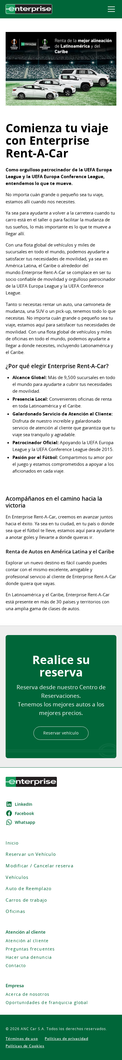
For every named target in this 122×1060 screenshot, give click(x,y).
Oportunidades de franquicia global (47, 1002)
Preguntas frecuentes (30, 949)
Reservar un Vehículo (31, 854)
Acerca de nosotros (27, 994)
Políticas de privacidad (66, 1038)
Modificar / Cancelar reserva (39, 866)
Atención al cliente (27, 940)
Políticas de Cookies (25, 1046)
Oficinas (15, 911)
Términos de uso (22, 1038)
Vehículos (17, 877)
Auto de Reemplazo (29, 888)
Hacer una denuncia (29, 957)
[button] (110, 9)
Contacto (16, 965)
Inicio (12, 843)
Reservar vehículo (60, 733)
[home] (29, 9)
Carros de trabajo (26, 900)
